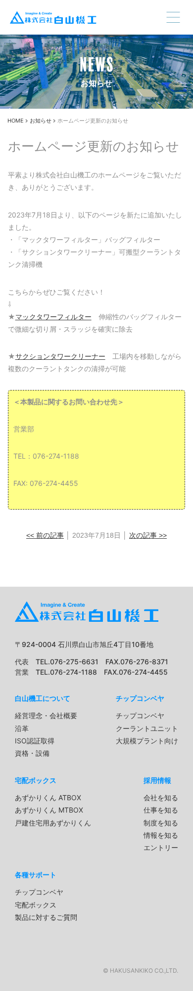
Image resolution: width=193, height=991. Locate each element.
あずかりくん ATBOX (48, 797)
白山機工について (42, 698)
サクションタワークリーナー (60, 356)
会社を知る (161, 797)
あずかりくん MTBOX (49, 810)
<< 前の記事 (45, 535)
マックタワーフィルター (53, 316)
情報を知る (161, 835)
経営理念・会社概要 (46, 715)
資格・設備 (32, 753)
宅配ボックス (35, 780)
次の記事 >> (148, 535)
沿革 (22, 728)
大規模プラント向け (147, 740)
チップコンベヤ (140, 698)
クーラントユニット (147, 728)
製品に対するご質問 (46, 917)
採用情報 (157, 780)
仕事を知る (161, 810)
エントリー (161, 847)
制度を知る (161, 823)
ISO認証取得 (34, 740)
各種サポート (35, 874)
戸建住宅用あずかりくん (53, 823)
